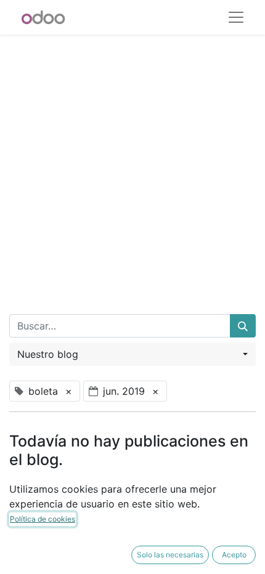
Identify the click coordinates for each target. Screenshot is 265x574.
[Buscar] (243, 326)
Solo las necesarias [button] (170, 554)
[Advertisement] (132, 166)
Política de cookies (42, 518)
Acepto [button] (234, 554)
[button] (132, 354)
